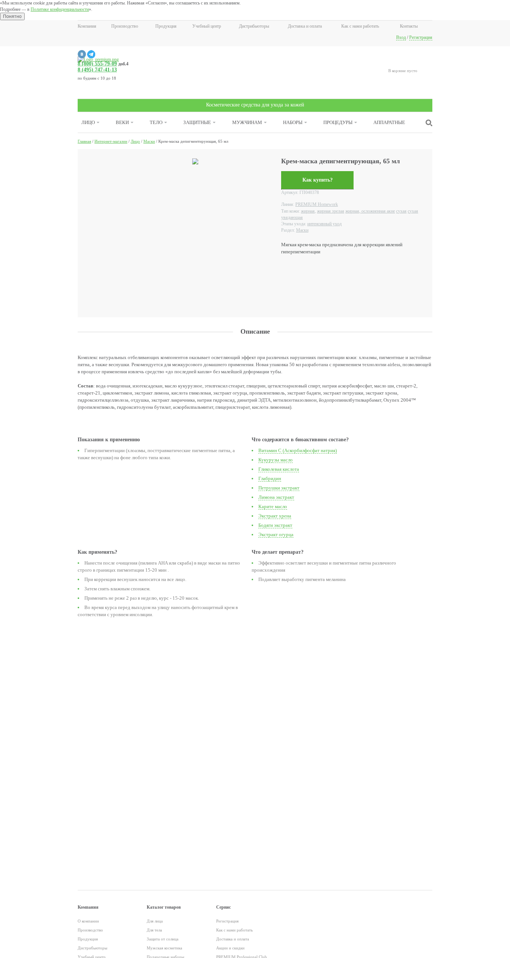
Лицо (88, 122)
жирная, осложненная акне (370, 211)
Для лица (155, 921)
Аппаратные (389, 122)
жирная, (308, 211)
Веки (122, 122)
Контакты (409, 26)
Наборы (292, 122)
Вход (401, 37)
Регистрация (420, 37)
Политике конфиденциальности (60, 9)
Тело (156, 122)
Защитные (197, 122)
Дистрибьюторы (254, 26)
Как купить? (317, 180)
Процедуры (337, 122)
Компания (87, 26)
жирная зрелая (330, 211)
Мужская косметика (164, 948)
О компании (88, 921)
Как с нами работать (360, 26)
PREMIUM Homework (316, 204)
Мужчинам (247, 122)
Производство (124, 26)
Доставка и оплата (305, 26)
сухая (401, 211)
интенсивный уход (324, 223)
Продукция (166, 26)
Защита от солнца (162, 939)
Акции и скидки (230, 948)
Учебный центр (206, 26)
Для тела (154, 930)
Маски (302, 230)
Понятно (12, 16)
